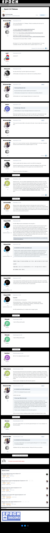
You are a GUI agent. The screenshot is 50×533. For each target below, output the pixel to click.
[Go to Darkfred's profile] (7, 357)
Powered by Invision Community (25, 531)
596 (7, 35)
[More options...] (47, 21)
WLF (36, 48)
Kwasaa (7, 421)
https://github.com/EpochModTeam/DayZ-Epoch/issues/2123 (31, 32)
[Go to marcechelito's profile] (7, 207)
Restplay (4, 474)
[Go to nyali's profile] (7, 57)
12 (7, 63)
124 (7, 231)
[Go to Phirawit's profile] (7, 323)
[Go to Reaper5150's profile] (7, 225)
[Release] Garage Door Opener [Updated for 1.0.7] (11, 487)
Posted (17, 20)
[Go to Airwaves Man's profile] (3, 15)
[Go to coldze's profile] (7, 109)
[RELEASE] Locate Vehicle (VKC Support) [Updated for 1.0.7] (14, 494)
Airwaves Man (10, 14)
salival (4, 481)
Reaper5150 (7, 221)
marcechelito (7, 202)
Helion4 (38, 48)
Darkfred (7, 353)
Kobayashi (33, 48)
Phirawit (7, 319)
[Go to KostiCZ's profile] (7, 183)
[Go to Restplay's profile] (47, 474)
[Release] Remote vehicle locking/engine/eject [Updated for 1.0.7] (15, 480)
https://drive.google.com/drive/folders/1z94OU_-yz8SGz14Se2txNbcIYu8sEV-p (29, 36)
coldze (7, 104)
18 (7, 189)
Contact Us (25, 528)
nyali (7, 53)
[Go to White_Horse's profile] (7, 373)
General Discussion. (16, 15)
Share (36, 15)
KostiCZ (7, 179)
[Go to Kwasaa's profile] (7, 425)
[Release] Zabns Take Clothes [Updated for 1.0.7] (12, 501)
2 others (43, 48)
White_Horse (7, 369)
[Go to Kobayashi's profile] (7, 73)
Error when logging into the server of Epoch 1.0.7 (11, 473)
